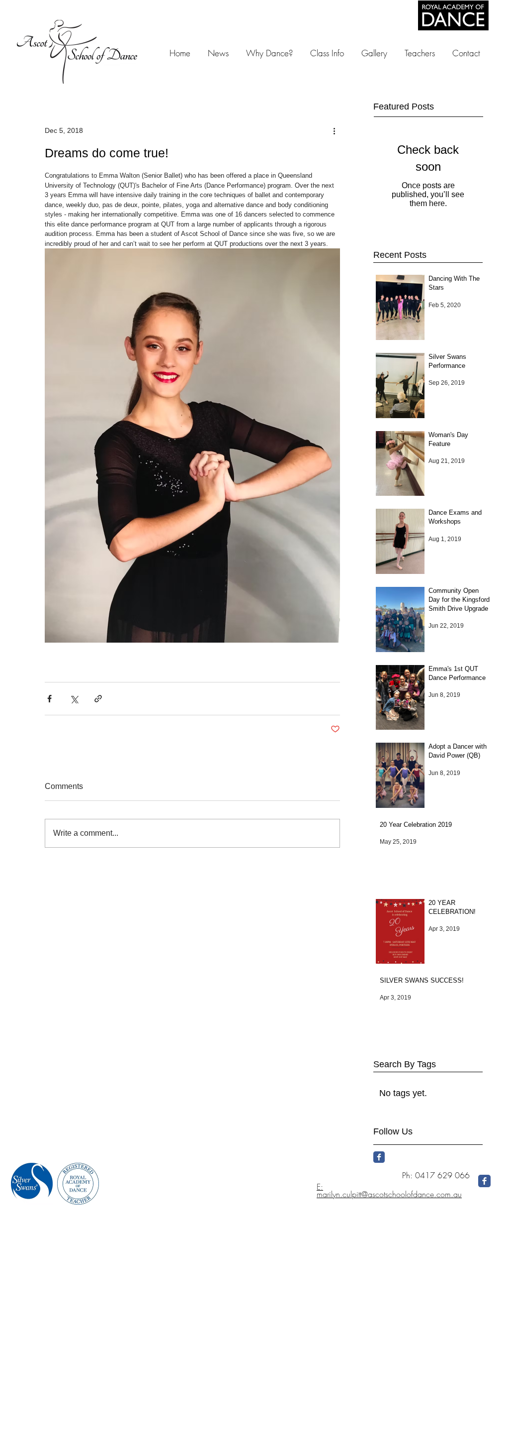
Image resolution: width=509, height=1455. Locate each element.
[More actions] (334, 130)
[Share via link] (98, 698)
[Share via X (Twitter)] (74, 698)
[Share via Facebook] (49, 698)
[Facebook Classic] (379, 1157)
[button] (374, 53)
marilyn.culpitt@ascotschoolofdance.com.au (389, 1194)
